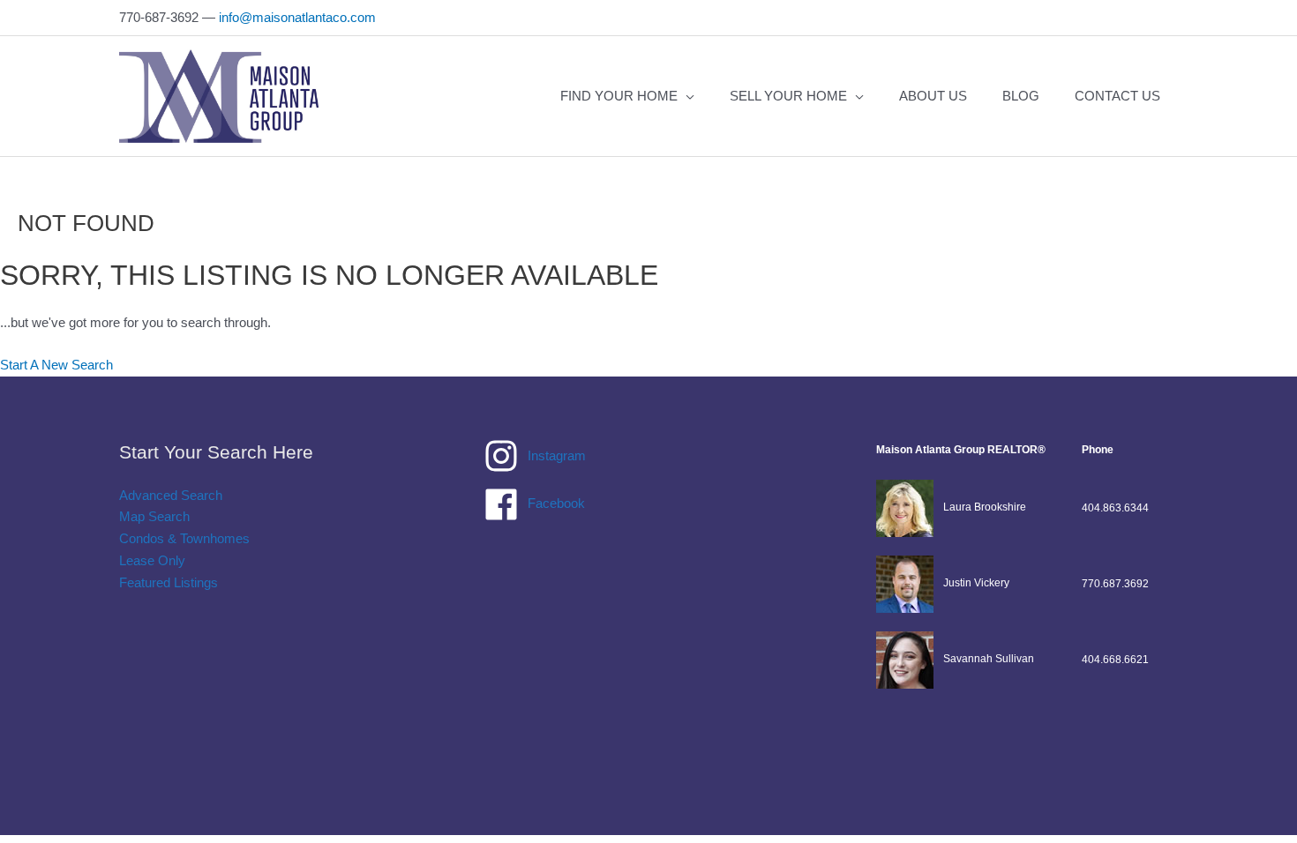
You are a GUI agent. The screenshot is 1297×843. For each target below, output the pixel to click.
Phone (1097, 450)
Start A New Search (56, 364)
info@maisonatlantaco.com (297, 17)
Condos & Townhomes (184, 538)
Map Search (154, 516)
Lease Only (152, 560)
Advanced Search (170, 495)
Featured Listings (168, 582)
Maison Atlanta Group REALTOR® (961, 450)
